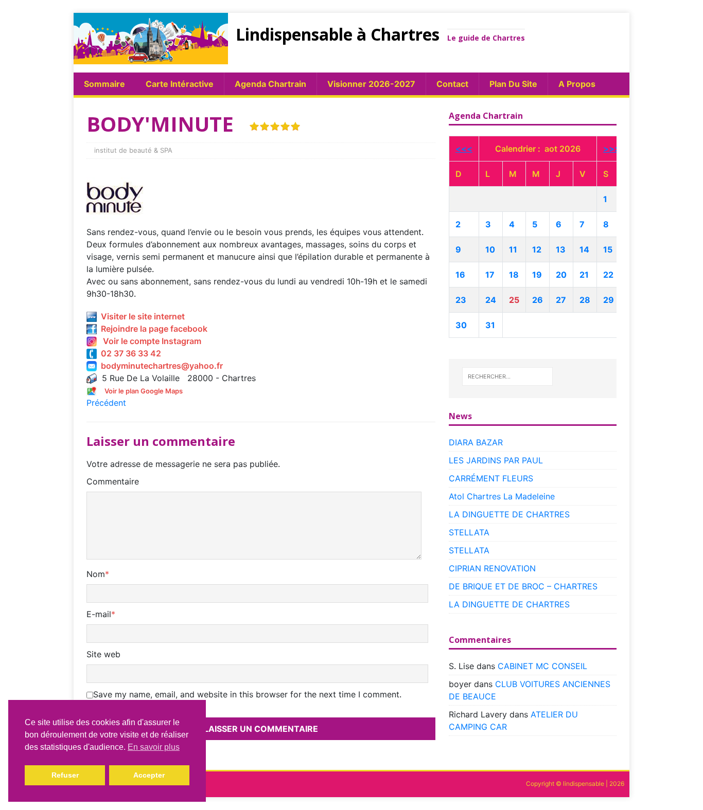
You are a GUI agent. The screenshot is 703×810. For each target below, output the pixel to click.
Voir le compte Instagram (149, 341)
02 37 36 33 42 (129, 353)
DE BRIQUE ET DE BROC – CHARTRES (523, 586)
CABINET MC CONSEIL (542, 666)
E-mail (98, 614)
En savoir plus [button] (154, 747)
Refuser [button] (65, 775)
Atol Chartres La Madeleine (502, 496)
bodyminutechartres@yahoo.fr (160, 366)
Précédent (106, 403)
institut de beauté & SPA (133, 150)
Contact (452, 84)
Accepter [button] (149, 775)
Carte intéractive (180, 84)
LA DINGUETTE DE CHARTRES (509, 514)
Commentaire (112, 481)
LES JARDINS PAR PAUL (496, 460)
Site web (103, 654)
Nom (95, 574)
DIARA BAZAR (476, 442)
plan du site (513, 84)
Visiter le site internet (141, 316)
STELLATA (469, 532)
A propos (576, 84)
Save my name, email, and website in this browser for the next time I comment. (247, 694)
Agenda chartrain (270, 84)
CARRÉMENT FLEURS (491, 478)
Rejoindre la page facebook (152, 328)
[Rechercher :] (507, 376)
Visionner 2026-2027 (371, 84)
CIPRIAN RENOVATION (492, 568)
